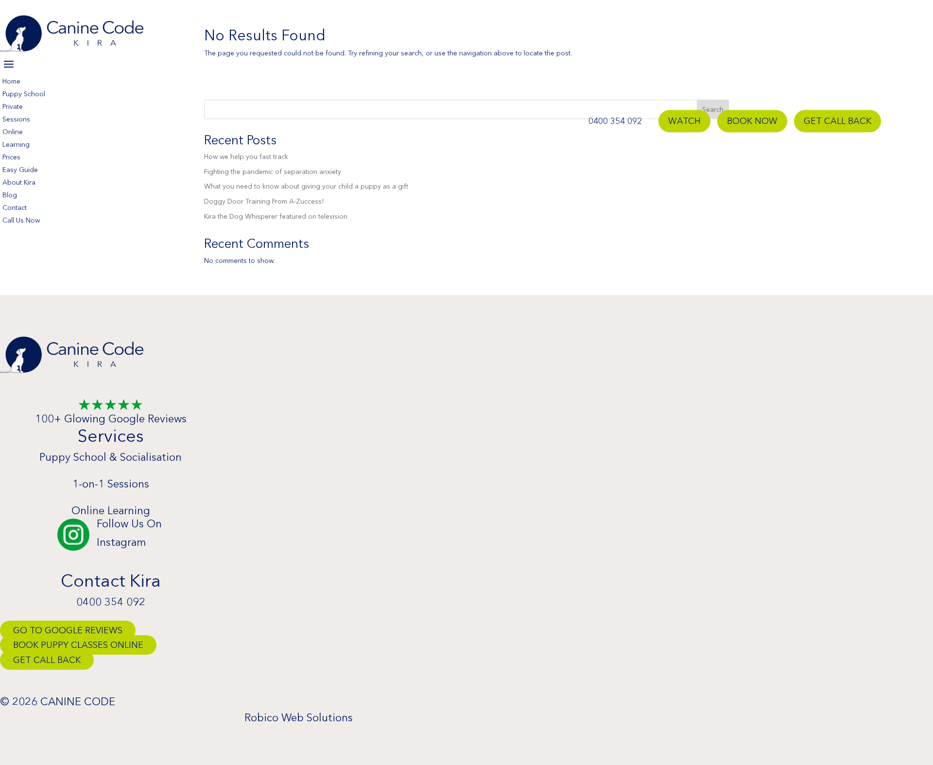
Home (11, 81)
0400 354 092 (615, 121)
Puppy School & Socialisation (110, 457)
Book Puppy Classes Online (78, 645)
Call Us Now (21, 220)
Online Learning (110, 510)
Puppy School (23, 93)
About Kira (18, 182)
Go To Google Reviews (67, 630)
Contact (14, 207)
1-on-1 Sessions (110, 483)
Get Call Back (837, 121)
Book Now (752, 121)
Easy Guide (20, 169)
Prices (11, 157)
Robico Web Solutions (298, 717)
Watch (684, 121)
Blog (9, 195)
